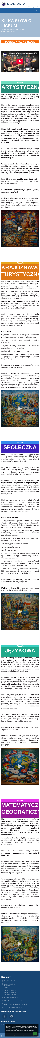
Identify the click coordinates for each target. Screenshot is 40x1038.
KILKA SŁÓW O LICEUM (8, 31)
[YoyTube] (11, 1016)
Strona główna (7, 29)
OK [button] (35, 1033)
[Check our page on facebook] (4, 1016)
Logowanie (35, 7)
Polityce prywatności (29, 1030)
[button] (28, 7)
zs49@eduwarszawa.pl (11, 998)
